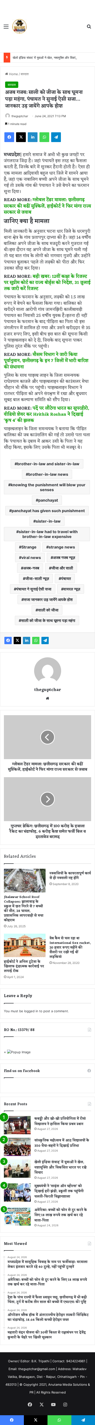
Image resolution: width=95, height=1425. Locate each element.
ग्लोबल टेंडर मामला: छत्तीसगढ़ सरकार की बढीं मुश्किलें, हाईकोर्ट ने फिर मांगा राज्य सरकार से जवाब (47, 206)
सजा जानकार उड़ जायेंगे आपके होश (48, 599)
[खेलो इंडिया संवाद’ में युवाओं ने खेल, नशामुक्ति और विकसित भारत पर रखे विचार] (17, 1168)
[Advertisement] (55, 26)
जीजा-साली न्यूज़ (37, 578)
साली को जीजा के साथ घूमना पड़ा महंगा (48, 620)
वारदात (24, 74)
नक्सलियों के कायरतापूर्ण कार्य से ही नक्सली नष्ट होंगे (70, 875)
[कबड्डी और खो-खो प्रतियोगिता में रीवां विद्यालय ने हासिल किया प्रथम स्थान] (17, 1125)
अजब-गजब (31, 568)
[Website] (47, 698)
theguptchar (19, 116)
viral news (31, 557)
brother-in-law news (48, 474)
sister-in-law (48, 521)
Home (13, 74)
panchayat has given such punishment (48, 510)
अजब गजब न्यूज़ (64, 557)
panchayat (48, 500)
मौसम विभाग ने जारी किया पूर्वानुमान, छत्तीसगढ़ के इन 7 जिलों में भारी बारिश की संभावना (46, 361)
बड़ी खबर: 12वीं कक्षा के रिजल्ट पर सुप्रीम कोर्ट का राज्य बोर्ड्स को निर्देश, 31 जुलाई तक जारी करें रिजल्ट (47, 283)
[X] (21, 137)
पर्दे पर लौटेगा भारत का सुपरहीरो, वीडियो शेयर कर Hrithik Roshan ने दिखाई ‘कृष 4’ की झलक (46, 414)
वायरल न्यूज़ (72, 589)
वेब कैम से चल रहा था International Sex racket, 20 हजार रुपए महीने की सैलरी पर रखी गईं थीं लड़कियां (70, 947)
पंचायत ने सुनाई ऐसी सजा (33, 589)
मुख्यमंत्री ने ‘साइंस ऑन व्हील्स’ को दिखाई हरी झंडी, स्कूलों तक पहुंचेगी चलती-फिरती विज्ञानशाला (59, 1191)
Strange (29, 547)
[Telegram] (56, 137)
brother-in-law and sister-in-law (48, 463)
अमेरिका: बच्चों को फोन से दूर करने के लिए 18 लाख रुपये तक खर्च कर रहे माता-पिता (60, 1215)
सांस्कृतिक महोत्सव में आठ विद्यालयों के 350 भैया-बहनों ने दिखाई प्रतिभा (61, 1143)
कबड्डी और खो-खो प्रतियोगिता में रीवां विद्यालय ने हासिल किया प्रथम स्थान (60, 1121)
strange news (62, 547)
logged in (31, 1011)
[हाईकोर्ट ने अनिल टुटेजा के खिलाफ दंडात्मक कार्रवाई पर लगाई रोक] (25, 945)
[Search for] (88, 28)
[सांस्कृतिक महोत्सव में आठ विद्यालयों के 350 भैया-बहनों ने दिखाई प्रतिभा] (17, 1147)
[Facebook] (9, 137)
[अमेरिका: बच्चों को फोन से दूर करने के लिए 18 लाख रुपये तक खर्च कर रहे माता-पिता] (17, 1216)
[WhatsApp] (44, 137)
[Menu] (6, 28)
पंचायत (66, 578)
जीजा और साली (62, 568)
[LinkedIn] (33, 137)
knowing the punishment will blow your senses (48, 487)
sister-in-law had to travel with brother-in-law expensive (48, 534)
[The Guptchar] (19, 26)
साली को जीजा (48, 610)
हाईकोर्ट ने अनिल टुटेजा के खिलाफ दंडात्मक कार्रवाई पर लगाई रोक (24, 966)
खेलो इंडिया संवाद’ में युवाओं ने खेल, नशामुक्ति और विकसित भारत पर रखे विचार (60, 1167)
